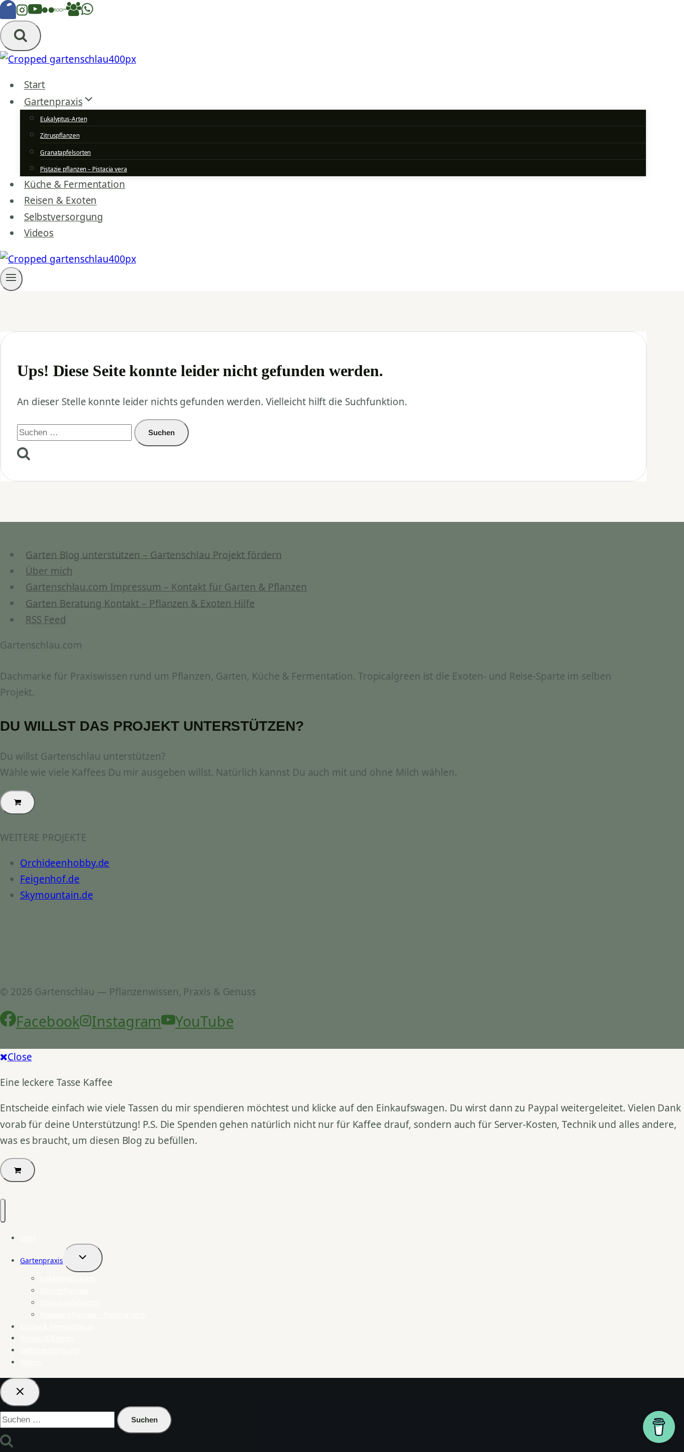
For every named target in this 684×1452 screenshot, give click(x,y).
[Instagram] (22, 12)
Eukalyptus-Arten (63, 119)
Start (35, 85)
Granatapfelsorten (65, 152)
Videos (39, 232)
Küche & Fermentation (74, 184)
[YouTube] (35, 12)
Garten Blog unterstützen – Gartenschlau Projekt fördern (154, 554)
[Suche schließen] (20, 1392)
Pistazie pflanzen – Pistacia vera (83, 169)
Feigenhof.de (50, 879)
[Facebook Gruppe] (73, 12)
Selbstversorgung (63, 216)
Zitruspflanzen (60, 135)
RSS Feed (46, 619)
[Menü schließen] (3, 1211)
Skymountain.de (56, 895)
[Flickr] (48, 12)
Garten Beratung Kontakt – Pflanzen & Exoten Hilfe (140, 603)
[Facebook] (8, 12)
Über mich (49, 570)
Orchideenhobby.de (64, 862)
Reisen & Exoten (60, 200)
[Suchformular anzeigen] (20, 36)
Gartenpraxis (41, 1260)
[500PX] (60, 12)
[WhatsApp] (87, 12)
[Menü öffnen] (11, 279)
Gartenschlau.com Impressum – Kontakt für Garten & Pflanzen (166, 587)
